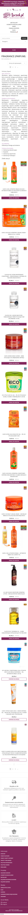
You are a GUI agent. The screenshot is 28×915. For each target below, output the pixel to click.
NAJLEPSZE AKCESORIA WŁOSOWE (8, 879)
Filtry (14, 50)
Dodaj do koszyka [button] (14, 198)
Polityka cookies (5, 864)
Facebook (4, 902)
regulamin (8, 910)
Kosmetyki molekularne (14, 24)
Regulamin (3, 867)
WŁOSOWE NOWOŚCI (5, 872)
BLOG (2, 889)
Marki (14, 26)
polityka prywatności (17, 910)
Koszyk (15, 10)
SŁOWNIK (3, 892)
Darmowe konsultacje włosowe (9, 894)
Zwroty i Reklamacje (6, 860)
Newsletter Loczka (6, 887)
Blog (14, 30)
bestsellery (4, 877)
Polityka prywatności (6, 862)
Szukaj (24, 38)
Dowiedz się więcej (14, 679)
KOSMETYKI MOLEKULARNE (7, 875)
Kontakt (3, 853)
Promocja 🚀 (14, 32)
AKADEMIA (3, 896)
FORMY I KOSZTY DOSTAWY (7, 858)
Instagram (4, 904)
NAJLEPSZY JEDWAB (5, 881)
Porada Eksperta (14, 28)
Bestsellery (14, 22)
